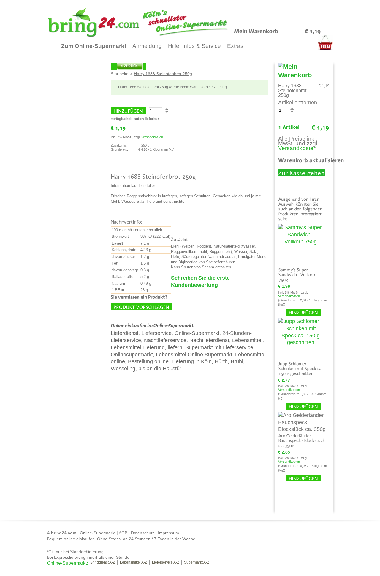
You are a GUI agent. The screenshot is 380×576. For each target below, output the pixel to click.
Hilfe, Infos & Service (194, 46)
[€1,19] (313, 30)
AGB (123, 533)
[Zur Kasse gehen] (301, 172)
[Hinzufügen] (128, 110)
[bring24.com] (151, 22)
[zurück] (128, 66)
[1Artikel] (289, 127)
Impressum (168, 533)
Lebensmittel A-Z (133, 562)
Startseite (120, 73)
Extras (235, 46)
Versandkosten (152, 137)
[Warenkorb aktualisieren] (311, 160)
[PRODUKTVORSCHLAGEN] (141, 306)
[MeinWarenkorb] (256, 30)
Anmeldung (147, 46)
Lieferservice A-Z (165, 562)
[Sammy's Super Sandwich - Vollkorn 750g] (300, 244)
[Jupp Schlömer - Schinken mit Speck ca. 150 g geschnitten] (300, 338)
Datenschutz (142, 533)
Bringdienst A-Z (102, 562)
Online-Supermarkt (97, 533)
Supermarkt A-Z (196, 562)
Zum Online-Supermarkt (93, 46)
